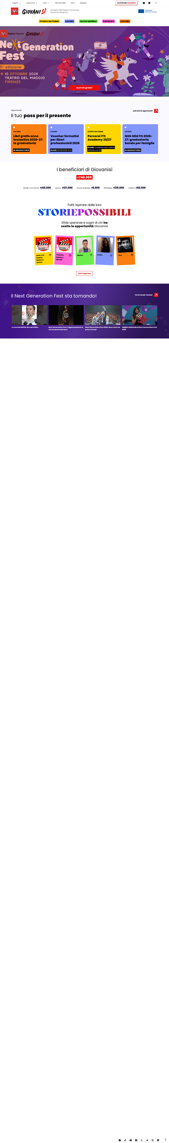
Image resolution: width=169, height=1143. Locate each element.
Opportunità (30, 3)
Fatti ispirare (85, 274)
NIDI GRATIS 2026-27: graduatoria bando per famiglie (139, 139)
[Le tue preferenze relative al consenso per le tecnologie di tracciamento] (165, 1139)
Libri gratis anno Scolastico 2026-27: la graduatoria (28, 139)
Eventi (45, 3)
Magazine (83, 3)
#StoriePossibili (60, 3)
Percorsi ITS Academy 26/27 (99, 138)
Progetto (15, 3)
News (73, 3)
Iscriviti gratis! (84, 87)
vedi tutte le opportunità (143, 111)
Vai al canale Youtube (144, 295)
